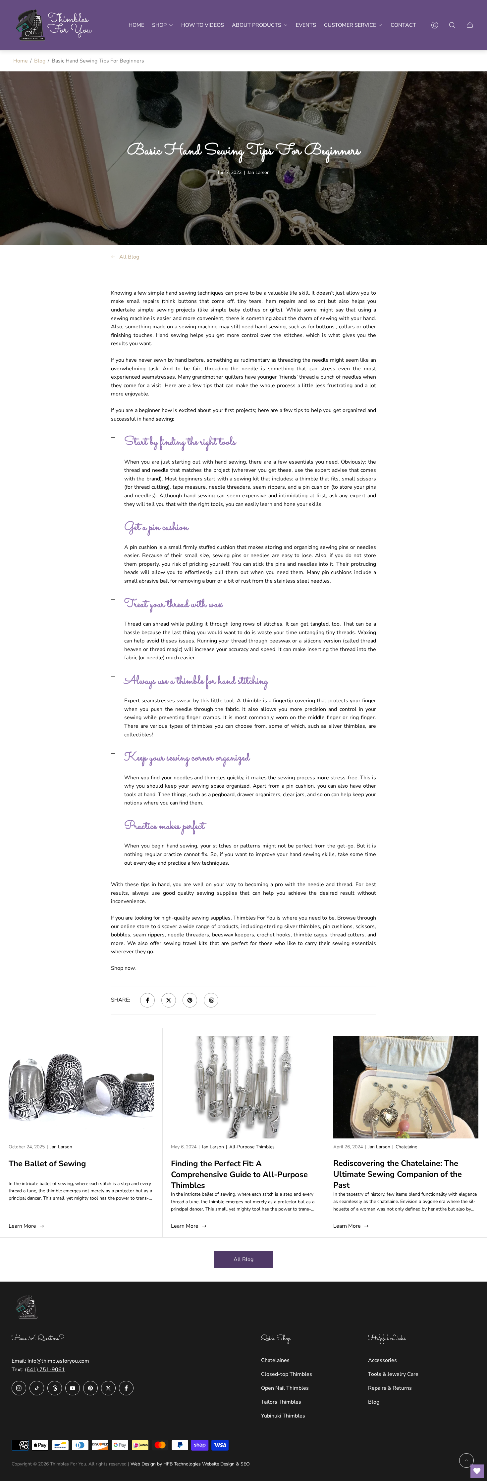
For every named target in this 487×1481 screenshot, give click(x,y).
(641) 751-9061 (45, 1369)
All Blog (129, 257)
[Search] (452, 25)
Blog (39, 60)
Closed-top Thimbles (286, 1374)
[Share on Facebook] (147, 1000)
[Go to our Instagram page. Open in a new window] (19, 1388)
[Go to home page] (54, 25)
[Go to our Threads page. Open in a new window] (54, 1388)
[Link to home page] (28, 1308)
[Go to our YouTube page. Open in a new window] (72, 1388)
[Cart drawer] (469, 25)
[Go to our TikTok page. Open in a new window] (36, 1388)
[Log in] (434, 25)
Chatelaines (275, 1360)
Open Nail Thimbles (285, 1388)
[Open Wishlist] (477, 1471)
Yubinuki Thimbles (283, 1415)
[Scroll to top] (466, 1460)
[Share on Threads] (211, 1000)
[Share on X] (168, 1000)
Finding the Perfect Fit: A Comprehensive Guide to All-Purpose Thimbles (239, 1174)
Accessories (382, 1360)
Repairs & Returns (390, 1388)
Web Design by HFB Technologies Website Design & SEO (190, 1464)
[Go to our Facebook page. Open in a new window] (126, 1388)
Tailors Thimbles (281, 1402)
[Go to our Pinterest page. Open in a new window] (90, 1388)
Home (20, 60)
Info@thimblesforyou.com (58, 1361)
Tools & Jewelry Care (393, 1374)
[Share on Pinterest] (190, 1000)
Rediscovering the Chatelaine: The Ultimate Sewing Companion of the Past (397, 1174)
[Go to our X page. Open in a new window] (108, 1388)
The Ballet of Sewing (47, 1163)
